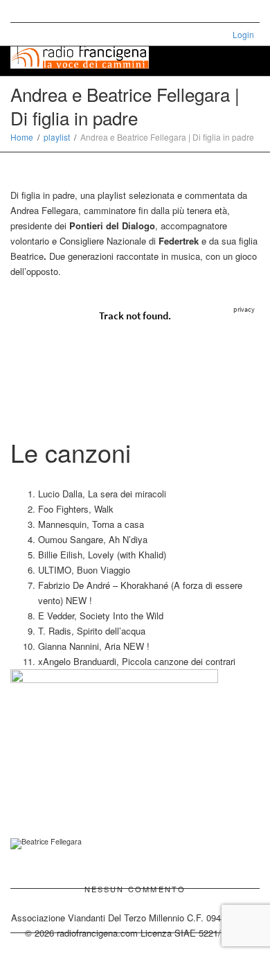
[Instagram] (93, 11)
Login (243, 34)
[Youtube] (69, 11)
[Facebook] (46, 11)
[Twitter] (22, 11)
